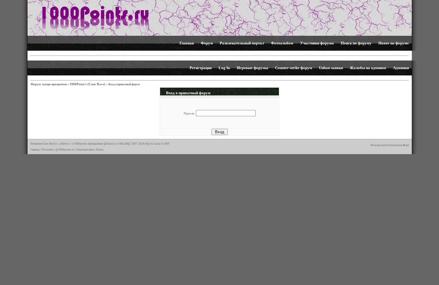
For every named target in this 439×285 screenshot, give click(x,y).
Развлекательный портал (242, 43)
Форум (207, 43)
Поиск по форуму (356, 43)
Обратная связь (85, 149)
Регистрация (201, 68)
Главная (186, 43)
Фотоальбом (282, 43)
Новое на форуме (393, 43)
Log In (224, 68)
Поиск (99, 149)
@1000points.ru (65, 149)
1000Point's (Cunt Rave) (88, 84)
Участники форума (317, 43)
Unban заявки (331, 68)
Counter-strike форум (293, 68)
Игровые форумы (252, 68)
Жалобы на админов (368, 68)
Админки (401, 68)
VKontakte (47, 149)
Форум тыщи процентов (48, 84)
